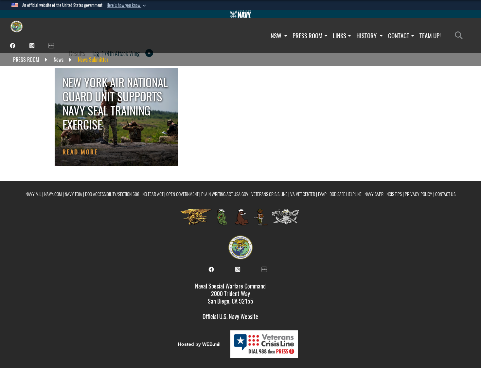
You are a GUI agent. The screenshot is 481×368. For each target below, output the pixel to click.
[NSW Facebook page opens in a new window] (12, 45)
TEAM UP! (430, 35)
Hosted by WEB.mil (199, 344)
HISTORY (367, 35)
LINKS (339, 35)
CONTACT (398, 35)
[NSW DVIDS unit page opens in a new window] (51, 45)
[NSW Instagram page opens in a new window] (32, 45)
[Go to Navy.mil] (240, 14)
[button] (127, 5)
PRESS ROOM (308, 35)
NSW (277, 35)
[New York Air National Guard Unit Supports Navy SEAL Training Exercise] (116, 117)
